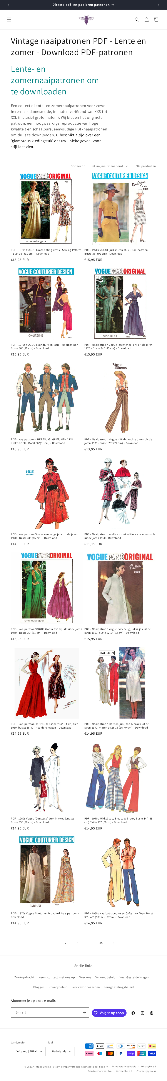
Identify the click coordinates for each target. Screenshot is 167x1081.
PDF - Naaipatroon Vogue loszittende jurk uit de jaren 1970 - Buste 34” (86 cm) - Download (118, 346)
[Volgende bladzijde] (113, 943)
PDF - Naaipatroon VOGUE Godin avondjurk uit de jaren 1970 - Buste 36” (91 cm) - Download (46, 631)
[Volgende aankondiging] (158, 5)
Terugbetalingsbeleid (119, 987)
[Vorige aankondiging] (8, 5)
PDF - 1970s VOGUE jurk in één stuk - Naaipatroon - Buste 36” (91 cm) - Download (117, 251)
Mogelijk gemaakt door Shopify (90, 1066)
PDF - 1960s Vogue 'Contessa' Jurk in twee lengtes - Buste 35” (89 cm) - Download (43, 820)
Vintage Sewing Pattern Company (52, 1066)
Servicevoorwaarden (86, 987)
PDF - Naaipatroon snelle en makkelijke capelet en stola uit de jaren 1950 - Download (120, 536)
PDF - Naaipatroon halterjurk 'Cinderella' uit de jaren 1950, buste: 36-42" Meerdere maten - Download (44, 725)
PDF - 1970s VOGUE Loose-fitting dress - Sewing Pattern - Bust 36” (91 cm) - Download (46, 251)
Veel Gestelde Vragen (134, 977)
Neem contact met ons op (56, 977)
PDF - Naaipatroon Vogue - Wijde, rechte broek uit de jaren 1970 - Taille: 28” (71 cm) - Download (118, 441)
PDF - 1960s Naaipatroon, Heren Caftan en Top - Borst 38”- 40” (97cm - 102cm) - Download (118, 915)
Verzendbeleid (105, 977)
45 (101, 943)
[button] (9, 19)
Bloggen (39, 987)
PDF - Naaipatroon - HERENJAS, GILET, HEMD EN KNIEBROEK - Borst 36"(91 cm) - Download (42, 441)
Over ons (85, 977)
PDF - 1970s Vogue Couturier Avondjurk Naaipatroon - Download (45, 915)
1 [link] (54, 943)
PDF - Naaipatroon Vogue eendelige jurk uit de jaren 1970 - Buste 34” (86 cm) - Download (44, 536)
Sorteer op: (78, 166)
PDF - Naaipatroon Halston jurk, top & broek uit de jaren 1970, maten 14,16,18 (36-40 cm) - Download (116, 725)
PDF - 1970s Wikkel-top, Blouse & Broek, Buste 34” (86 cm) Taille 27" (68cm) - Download (118, 820)
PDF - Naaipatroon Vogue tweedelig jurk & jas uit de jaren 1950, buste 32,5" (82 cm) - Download (117, 631)
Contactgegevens (146, 1071)
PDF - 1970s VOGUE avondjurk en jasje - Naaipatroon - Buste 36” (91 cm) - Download (45, 346)
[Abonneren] (84, 1012)
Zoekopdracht (24, 977)
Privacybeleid (58, 987)
